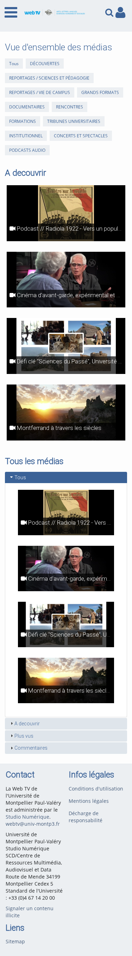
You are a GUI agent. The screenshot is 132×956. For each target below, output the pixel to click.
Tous (14, 64)
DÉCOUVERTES (44, 64)
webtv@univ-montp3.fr (33, 823)
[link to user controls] (120, 12)
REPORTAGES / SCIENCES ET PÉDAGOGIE (49, 78)
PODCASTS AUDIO (27, 150)
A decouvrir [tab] (27, 723)
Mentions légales (89, 801)
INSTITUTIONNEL (26, 136)
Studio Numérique (27, 816)
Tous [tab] (20, 477)
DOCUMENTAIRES (27, 107)
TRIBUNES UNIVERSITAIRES (73, 121)
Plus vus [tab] (23, 736)
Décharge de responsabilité (85, 817)
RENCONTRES (69, 107)
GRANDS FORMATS (100, 92)
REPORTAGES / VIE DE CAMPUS (39, 92)
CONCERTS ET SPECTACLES (81, 136)
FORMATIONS (22, 121)
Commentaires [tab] (31, 748)
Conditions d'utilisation (96, 788)
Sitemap (15, 941)
